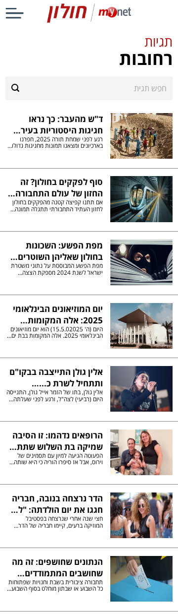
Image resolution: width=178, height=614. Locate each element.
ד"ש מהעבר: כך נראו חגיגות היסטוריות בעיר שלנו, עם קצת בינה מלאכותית (61, 124)
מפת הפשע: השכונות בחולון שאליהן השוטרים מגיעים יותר (60, 251)
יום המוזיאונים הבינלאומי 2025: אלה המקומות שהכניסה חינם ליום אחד (57, 314)
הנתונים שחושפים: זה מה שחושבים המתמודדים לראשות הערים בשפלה (57, 567)
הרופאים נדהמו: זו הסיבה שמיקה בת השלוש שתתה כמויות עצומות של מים (56, 441)
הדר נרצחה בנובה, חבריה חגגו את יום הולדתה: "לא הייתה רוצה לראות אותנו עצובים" (57, 503)
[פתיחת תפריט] (14, 13)
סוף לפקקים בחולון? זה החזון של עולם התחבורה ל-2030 (58, 187)
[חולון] (89, 20)
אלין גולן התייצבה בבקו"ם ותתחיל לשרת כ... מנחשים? (55, 377)
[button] (89, 51)
